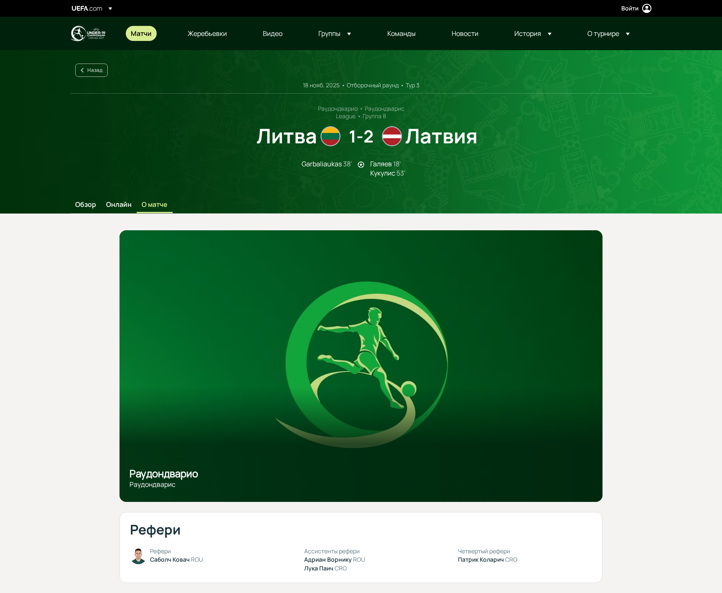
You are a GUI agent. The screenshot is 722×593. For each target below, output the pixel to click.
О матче (155, 205)
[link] (141, 33)
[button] (334, 33)
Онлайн (119, 205)
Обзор (85, 205)
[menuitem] (148, 33)
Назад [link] (94, 70)
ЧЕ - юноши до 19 (87, 33)
